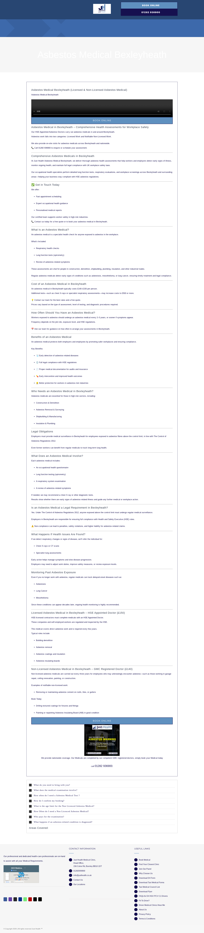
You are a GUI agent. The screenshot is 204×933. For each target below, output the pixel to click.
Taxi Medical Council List (149, 887)
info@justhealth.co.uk (82, 875)
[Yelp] (30, 899)
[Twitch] (10, 899)
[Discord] (15, 899)
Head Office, (78, 863)
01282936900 (79, 871)
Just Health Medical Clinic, (84, 860)
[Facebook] (5, 899)
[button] (102, 785)
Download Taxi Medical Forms (151, 882)
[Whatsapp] (25, 899)
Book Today (36, 699)
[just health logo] (102, 5)
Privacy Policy (145, 914)
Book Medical (144, 860)
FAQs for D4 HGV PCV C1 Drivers (153, 896)
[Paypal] (20, 899)
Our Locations (79, 884)
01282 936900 (103, 766)
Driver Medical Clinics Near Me (152, 905)
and (89, 136)
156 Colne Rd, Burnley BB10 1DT (87, 866)
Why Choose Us (146, 873)
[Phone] (40, 899)
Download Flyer (145, 892)
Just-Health (36, 929)
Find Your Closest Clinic (149, 864)
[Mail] (35, 899)
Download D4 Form (147, 878)
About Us (143, 910)
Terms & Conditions (147, 919)
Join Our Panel (145, 869)
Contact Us (78, 880)
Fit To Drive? (144, 901)
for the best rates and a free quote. (57, 300)
